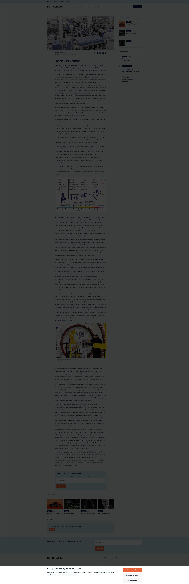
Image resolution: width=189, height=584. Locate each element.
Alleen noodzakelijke (132, 575)
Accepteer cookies (132, 570)
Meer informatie (132, 580)
